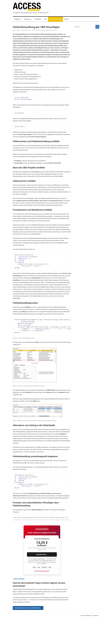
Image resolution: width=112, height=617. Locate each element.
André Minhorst (27, 30)
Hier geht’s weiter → (41, 554)
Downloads (38, 19)
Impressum (96, 615)
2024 (35, 30)
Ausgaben (17, 19)
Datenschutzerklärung (86, 615)
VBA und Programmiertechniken (49, 30)
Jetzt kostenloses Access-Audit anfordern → (28, 608)
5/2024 (38, 30)
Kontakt (66, 19)
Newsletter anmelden (55, 19)
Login (45, 19)
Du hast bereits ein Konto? (42, 571)
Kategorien (27, 19)
